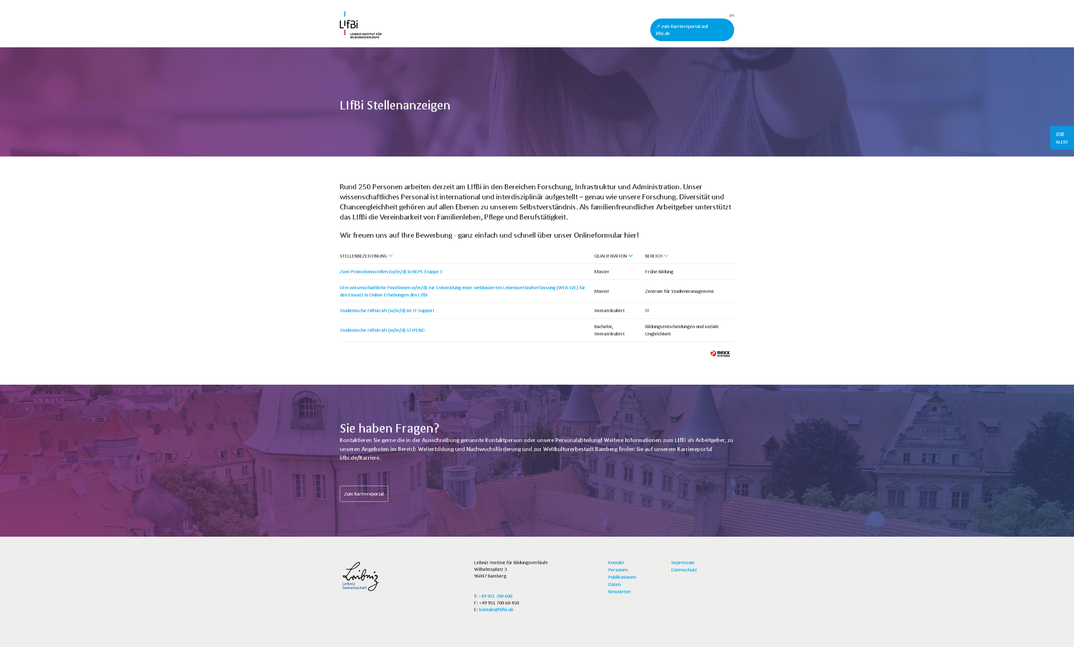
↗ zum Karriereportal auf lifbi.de (682, 30)
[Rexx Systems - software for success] (720, 354)
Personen (618, 569)
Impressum (683, 562)
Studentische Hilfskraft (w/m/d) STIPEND (382, 330)
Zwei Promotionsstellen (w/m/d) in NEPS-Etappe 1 (391, 271)
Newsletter (619, 591)
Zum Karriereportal (364, 493)
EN (732, 15)
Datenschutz (684, 569)
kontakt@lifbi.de (496, 609)
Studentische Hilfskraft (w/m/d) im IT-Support (387, 310)
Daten (614, 584)
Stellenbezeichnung (363, 255)
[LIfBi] (360, 36)
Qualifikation (610, 255)
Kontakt (616, 562)
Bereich (654, 255)
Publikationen (622, 577)
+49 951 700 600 (495, 596)
